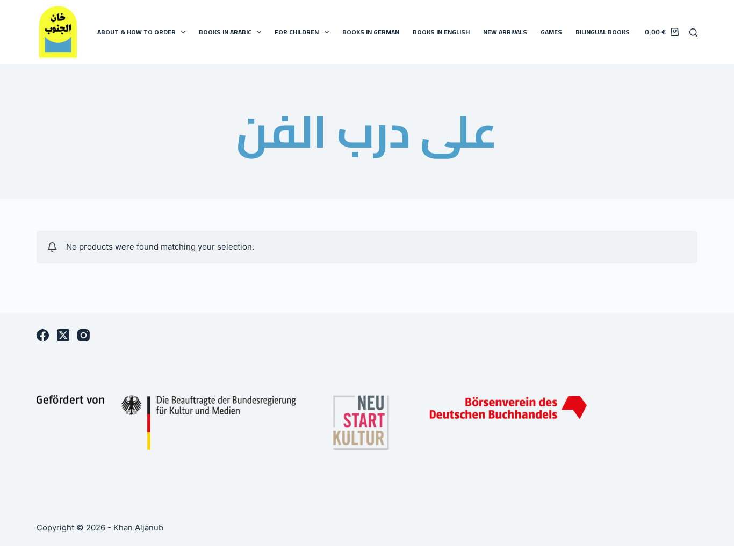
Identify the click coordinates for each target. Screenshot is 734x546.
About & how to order (136, 32)
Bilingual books (602, 32)
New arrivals (505, 32)
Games (551, 32)
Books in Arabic (225, 32)
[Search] (693, 32)
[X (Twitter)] (63, 335)
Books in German (370, 32)
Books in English (441, 32)
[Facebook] (43, 335)
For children (297, 32)
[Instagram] (83, 335)
